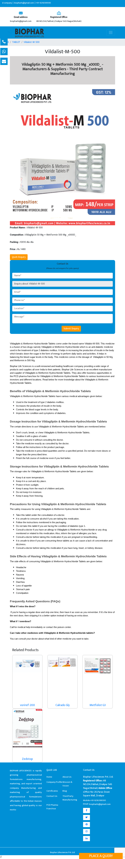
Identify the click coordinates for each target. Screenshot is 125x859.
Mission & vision (67, 784)
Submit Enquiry (71, 329)
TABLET (16, 42)
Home (49, 777)
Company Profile (54, 782)
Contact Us (51, 796)
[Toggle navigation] (110, 32)
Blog (64, 791)
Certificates (52, 791)
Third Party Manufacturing (69, 798)
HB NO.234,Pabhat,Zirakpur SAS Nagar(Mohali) (58, 21)
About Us (66, 777)
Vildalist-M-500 (31, 42)
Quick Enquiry (19, 257)
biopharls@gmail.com (20, 21)
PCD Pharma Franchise (52, 806)
